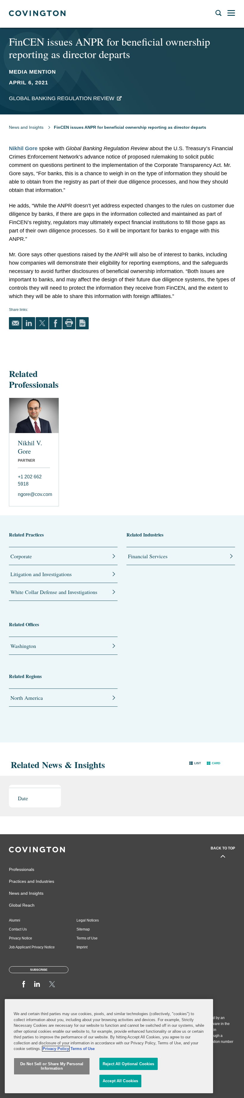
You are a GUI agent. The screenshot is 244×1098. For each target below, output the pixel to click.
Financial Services (148, 556)
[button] (195, 763)
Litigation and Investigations (41, 574)
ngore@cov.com (34, 494)
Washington (23, 645)
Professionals (21, 869)
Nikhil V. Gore (30, 447)
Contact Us (18, 929)
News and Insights (26, 127)
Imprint (81, 947)
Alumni (14, 920)
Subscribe (39, 969)
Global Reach (22, 905)
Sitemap (83, 929)
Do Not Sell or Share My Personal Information (51, 1066)
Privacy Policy (56, 1048)
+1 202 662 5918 (30, 480)
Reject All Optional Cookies (128, 1064)
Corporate (21, 556)
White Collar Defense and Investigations (53, 591)
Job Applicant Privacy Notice (32, 947)
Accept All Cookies (120, 1081)
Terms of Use (87, 938)
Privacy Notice (20, 938)
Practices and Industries (31, 881)
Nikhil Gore (23, 148)
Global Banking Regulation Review (61, 98)
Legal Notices (87, 920)
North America (26, 697)
